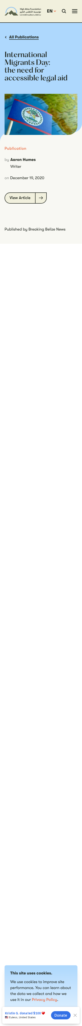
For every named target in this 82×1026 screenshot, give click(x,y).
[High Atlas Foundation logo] (23, 11)
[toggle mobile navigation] (74, 11)
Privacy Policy (44, 999)
